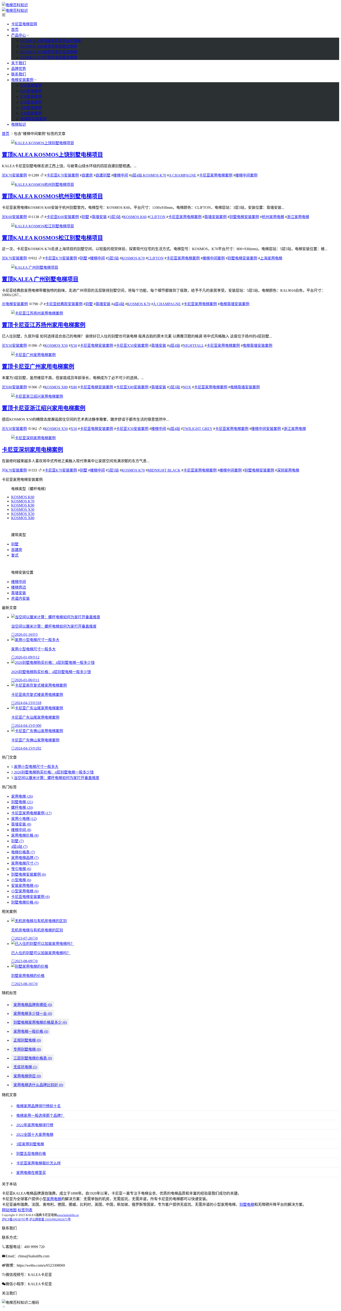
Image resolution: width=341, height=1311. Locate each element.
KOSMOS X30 (22, 509)
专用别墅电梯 (27, 1049)
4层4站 (118, 304)
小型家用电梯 (25, 891)
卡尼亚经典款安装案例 (64, 304)
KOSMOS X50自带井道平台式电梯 (48, 52)
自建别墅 (103, 175)
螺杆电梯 (22, 808)
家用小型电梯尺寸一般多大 (36, 767)
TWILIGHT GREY (197, 429)
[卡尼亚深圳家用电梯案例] (33, 438)
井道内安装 (20, 598)
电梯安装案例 (22, 80)
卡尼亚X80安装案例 (132, 387)
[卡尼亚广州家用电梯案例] (33, 355)
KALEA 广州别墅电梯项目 (40, 279)
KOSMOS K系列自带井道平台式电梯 (50, 41)
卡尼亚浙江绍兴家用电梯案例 (43, 408)
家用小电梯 (24, 819)
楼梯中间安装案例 (266, 429)
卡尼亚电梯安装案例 (96, 345)
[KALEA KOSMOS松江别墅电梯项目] (42, 226)
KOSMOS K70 (133, 258)
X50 (74, 345)
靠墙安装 (99, 217)
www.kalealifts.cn (68, 1215)
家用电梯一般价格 (30, 1031)
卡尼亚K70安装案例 (62, 175)
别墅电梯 (22, 802)
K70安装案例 (31, 96)
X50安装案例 (31, 102)
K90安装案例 (31, 85)
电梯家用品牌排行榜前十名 (38, 1106)
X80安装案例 (31, 108)
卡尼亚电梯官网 (24, 24)
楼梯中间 (120, 175)
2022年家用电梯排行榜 (34, 1125)
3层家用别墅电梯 (30, 1144)
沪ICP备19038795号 (15, 1219)
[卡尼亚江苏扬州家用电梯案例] (37, 313)
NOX (187, 387)
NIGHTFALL (193, 345)
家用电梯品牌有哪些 (32, 1005)
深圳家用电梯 (288, 470)
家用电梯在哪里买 (31, 1173)
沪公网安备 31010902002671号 (50, 1219)
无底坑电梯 (25, 1067)
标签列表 (25, 1210)
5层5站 (113, 258)
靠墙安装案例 (215, 217)
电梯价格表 (23, 852)
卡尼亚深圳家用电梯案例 (32, 450)
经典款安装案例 (33, 119)
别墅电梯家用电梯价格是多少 (40, 1022)
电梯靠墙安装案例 (234, 304)
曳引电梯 (21, 869)
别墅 (85, 217)
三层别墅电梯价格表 (32, 1058)
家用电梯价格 (25, 835)
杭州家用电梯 (273, 217)
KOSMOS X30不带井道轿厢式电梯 (48, 57)
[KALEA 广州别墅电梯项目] (34, 267)
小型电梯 (21, 880)
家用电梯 (22, 796)
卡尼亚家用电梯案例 (215, 175)
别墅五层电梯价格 (31, 1154)
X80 (74, 387)
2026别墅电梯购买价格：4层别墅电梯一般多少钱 (54, 772)
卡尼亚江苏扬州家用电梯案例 (43, 325)
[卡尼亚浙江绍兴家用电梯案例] (37, 396)
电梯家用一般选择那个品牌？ (40, 1116)
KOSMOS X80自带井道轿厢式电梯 (48, 46)
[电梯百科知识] (15, 5)
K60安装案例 (31, 91)
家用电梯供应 (27, 1076)
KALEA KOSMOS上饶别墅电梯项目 (52, 155)
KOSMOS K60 (135, 217)
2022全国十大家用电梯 (34, 1135)
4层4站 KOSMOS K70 (148, 175)
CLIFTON (157, 217)
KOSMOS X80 (56, 387)
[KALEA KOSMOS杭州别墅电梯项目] (42, 185)
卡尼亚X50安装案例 (132, 345)
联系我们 (18, 74)
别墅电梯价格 (25, 902)
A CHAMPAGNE (182, 175)
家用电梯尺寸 (25, 863)
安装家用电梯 (25, 886)
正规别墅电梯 (27, 1040)
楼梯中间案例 (246, 175)
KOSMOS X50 (56, 345)
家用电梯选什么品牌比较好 (38, 1085)
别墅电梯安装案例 (244, 217)
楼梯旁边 (18, 587)
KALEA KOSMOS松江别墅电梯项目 (52, 238)
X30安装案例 (31, 113)
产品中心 (18, 35)
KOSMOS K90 (22, 505)
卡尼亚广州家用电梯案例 (38, 367)
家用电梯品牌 (25, 858)
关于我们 (18, 63)
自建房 (87, 175)
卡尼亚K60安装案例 (62, 217)
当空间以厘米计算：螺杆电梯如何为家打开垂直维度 (56, 778)
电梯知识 (18, 124)
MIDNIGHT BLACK (164, 470)
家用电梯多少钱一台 (32, 1014)
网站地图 (9, 1210)
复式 (15, 555)
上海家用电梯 (271, 258)
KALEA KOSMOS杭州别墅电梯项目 (52, 196)
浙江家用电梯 (298, 217)
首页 (15, 30)
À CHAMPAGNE (167, 304)
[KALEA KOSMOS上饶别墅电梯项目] (42, 143)
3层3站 (115, 217)
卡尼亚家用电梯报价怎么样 (38, 1163)
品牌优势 (18, 69)
